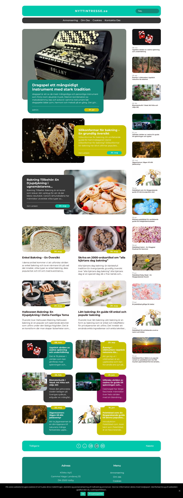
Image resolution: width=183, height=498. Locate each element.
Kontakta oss (112, 20)
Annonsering (70, 20)
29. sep (111, 342)
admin (35, 110)
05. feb (58, 375)
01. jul (91, 110)
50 (102, 446)
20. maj (58, 407)
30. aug (114, 152)
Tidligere (34, 446)
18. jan (112, 407)
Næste (150, 446)
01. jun (111, 375)
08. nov (58, 342)
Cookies (97, 20)
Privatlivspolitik (96, 494)
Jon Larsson (83, 153)
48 (90, 446)
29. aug (58, 305)
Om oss (85, 20)
